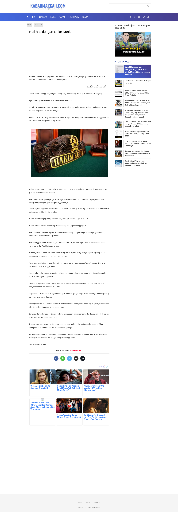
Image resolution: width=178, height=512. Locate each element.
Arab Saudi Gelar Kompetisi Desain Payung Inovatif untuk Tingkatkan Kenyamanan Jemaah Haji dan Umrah (137, 113)
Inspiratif (42, 17)
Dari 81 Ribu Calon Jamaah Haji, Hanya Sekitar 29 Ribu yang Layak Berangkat (138, 124)
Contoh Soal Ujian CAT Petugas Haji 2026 (132, 26)
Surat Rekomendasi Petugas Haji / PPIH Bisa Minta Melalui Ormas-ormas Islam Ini (137, 71)
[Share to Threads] (76, 358)
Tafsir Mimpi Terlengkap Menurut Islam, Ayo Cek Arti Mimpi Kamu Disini (136, 163)
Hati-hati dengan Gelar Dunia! (50, 32)
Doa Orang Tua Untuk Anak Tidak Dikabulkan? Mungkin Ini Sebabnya (138, 143)
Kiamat (62, 17)
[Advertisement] (69, 55)
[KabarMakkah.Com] (130, 17)
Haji (33, 17)
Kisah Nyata (73, 17)
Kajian (53, 17)
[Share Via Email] (82, 358)
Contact (88, 502)
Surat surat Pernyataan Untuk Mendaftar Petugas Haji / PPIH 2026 (137, 134)
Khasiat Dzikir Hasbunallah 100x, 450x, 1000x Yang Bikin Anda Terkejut (137, 93)
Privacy (97, 502)
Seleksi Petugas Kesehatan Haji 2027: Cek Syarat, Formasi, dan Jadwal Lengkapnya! (138, 102)
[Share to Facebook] (56, 358)
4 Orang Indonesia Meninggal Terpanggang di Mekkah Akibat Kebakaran (138, 153)
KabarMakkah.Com (94, 507)
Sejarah (85, 17)
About (80, 502)
